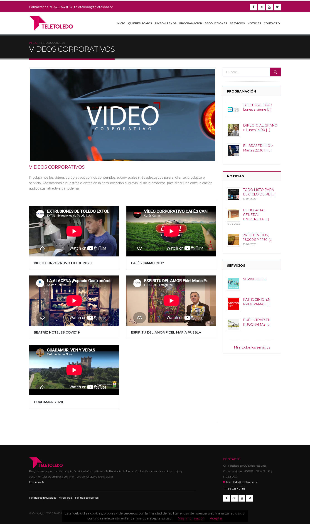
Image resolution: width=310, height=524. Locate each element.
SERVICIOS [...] (255, 279)
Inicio (120, 23)
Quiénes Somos (140, 23)
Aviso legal (66, 497)
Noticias (254, 23)
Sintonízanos (166, 23)
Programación (190, 23)
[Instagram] (261, 7)
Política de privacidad (43, 497)
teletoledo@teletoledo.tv (93, 7)
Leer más (35, 482)
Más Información (191, 518)
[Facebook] (253, 7)
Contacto (272, 23)
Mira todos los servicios (252, 347)
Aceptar (216, 518)
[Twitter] (277, 7)
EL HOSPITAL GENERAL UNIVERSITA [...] (256, 214)
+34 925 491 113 (62, 7)
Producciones (216, 23)
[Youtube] (269, 7)
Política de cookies (86, 497)
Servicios (237, 23)
